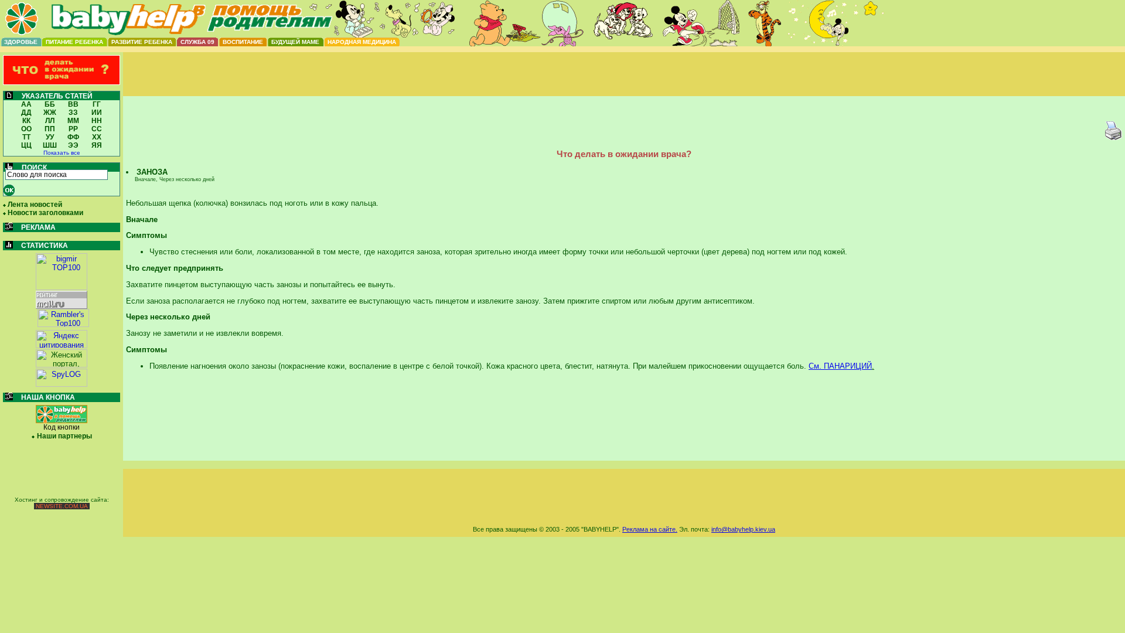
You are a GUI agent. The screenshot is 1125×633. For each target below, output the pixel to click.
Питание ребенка (74, 42)
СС (96, 129)
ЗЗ (73, 112)
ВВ (73, 104)
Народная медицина (362, 42)
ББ (50, 104)
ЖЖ (49, 112)
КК (26, 121)
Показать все (61, 152)
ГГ (97, 104)
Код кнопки (61, 427)
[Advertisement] (624, 83)
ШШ (50, 145)
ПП (50, 129)
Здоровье (21, 42)
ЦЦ (26, 145)
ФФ (73, 137)
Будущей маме (295, 42)
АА (26, 104)
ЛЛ (49, 121)
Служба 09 (197, 42)
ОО (26, 129)
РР (73, 129)
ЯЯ (96, 145)
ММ (73, 121)
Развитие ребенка (141, 42)
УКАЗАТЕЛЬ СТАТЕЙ (57, 96)
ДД (26, 112)
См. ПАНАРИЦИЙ (840, 366)
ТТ (26, 137)
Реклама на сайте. (649, 529)
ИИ (96, 112)
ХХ (96, 137)
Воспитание (243, 42)
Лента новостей (35, 204)
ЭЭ (73, 145)
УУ (50, 137)
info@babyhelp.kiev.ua (743, 529)
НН (96, 121)
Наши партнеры (64, 436)
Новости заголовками (45, 213)
